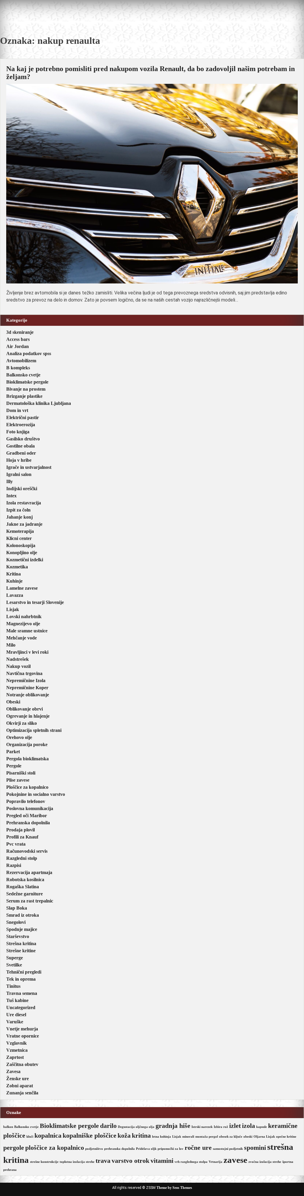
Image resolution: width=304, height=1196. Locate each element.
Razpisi (13, 865)
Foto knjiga (17, 431)
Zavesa (13, 1071)
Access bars (18, 339)
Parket (13, 751)
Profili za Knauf (22, 836)
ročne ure (198, 1147)
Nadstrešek (17, 659)
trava (103, 1160)
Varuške (14, 1021)
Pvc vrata (16, 844)
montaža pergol (206, 1136)
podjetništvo (94, 1148)
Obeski (13, 701)
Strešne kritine (21, 950)
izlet (235, 1125)
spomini (255, 1147)
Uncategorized (20, 1007)
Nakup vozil (18, 666)
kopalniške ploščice (89, 1135)
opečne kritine (286, 1136)
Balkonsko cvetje (23, 374)
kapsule (261, 1126)
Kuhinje (14, 580)
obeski (247, 1136)
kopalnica (47, 1135)
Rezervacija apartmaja (29, 872)
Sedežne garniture (24, 893)
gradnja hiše (173, 1125)
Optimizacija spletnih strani (33, 730)
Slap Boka (16, 907)
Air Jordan (17, 346)
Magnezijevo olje (23, 623)
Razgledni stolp (21, 858)
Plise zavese (17, 780)
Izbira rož (221, 1126)
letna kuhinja (161, 1136)
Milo (10, 644)
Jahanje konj (19, 517)
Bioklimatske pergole (27, 381)
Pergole (13, 765)
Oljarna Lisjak (264, 1136)
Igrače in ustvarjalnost (28, 467)
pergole (13, 1147)
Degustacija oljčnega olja (136, 1126)
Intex (11, 495)
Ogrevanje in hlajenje (28, 716)
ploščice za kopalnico (54, 1147)
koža (124, 1135)
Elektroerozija (20, 424)
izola (248, 1125)
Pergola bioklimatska (27, 758)
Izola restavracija (23, 502)
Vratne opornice (22, 1035)
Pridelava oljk (146, 1148)
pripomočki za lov (170, 1148)
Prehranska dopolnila (28, 822)
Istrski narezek (202, 1126)
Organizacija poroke (27, 744)
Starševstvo (17, 936)
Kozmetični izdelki (24, 559)
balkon (8, 1126)
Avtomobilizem (21, 360)
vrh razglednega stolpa (191, 1161)
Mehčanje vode (21, 637)
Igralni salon (18, 474)
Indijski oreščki (21, 488)
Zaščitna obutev (22, 1064)
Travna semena (21, 993)
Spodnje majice (21, 929)
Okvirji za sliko (21, 723)
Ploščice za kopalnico (27, 787)
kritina (141, 1135)
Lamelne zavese (22, 588)
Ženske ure (17, 1078)
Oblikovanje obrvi (24, 708)
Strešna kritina (21, 943)
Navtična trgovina (24, 673)
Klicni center (19, 538)
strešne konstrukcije (44, 1161)
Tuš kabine (17, 1000)
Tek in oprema (21, 979)
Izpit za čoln (18, 509)
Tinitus (13, 986)
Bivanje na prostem (25, 389)
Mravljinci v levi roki (27, 652)
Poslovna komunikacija (29, 808)
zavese (235, 1160)
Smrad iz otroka (22, 915)
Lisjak (12, 609)
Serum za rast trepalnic (29, 900)
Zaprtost (15, 1057)
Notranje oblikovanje (27, 694)
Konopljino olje (21, 552)
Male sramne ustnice (27, 630)
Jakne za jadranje (24, 524)
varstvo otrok (130, 1160)
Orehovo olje (19, 737)
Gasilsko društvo (23, 438)
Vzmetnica (17, 1050)
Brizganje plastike (24, 396)
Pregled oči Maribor (26, 815)
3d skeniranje (20, 332)
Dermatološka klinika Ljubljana (38, 403)
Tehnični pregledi (23, 971)
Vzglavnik (16, 1043)
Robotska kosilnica (25, 879)
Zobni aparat (19, 1085)
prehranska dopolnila (119, 1148)
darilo (108, 1125)
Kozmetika (17, 566)
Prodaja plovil (20, 829)
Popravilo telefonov (25, 801)
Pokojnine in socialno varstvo (35, 794)
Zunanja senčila (22, 1092)
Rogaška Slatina (22, 886)
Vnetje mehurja (22, 1028)
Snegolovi (16, 922)
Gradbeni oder (21, 453)
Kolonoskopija (20, 545)
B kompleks (18, 367)
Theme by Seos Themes (174, 1188)
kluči (29, 1136)
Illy (9, 481)
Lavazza (14, 595)
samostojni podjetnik (228, 1148)
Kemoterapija (20, 531)
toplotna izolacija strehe (77, 1161)
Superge (14, 957)
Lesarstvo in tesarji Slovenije (35, 602)
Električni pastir (22, 417)
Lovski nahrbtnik (24, 616)
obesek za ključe (230, 1136)
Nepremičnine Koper (27, 687)
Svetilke (14, 964)
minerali (188, 1136)
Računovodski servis (27, 851)
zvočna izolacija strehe (264, 1161)
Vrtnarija (215, 1161)
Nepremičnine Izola (25, 680)
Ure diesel (16, 1014)
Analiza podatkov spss (28, 353)
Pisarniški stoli (20, 772)
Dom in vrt (17, 410)
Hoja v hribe (18, 460)
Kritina (13, 573)
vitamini (162, 1160)
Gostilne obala (20, 445)
